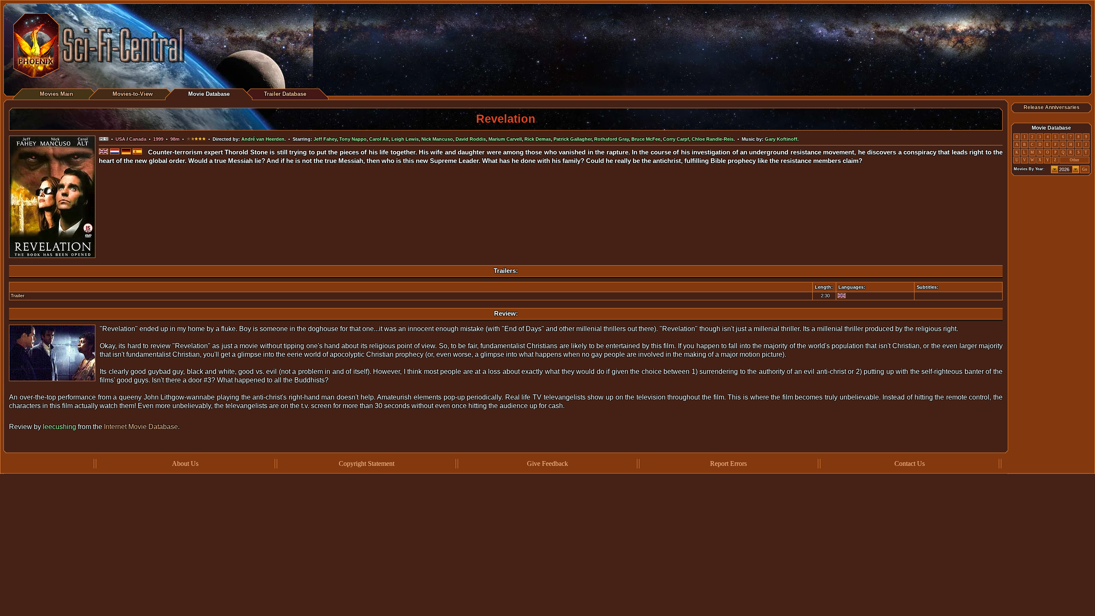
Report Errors (728, 463)
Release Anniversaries (1052, 107)
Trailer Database (285, 94)
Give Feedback (547, 463)
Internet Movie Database (141, 426)
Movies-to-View (132, 94)
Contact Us (909, 463)
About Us (185, 463)
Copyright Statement (366, 463)
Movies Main (56, 94)
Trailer (17, 295)
